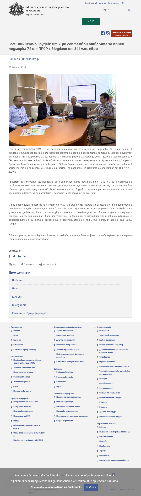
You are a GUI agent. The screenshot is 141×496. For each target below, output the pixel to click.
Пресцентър (30, 59)
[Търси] (129, 9)
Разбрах (91, 487)
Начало (13, 59)
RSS (14, 264)
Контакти (113, 3)
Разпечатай (49, 264)
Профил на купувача (95, 3)
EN (122, 3)
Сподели (28, 264)
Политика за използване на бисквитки (56, 487)
